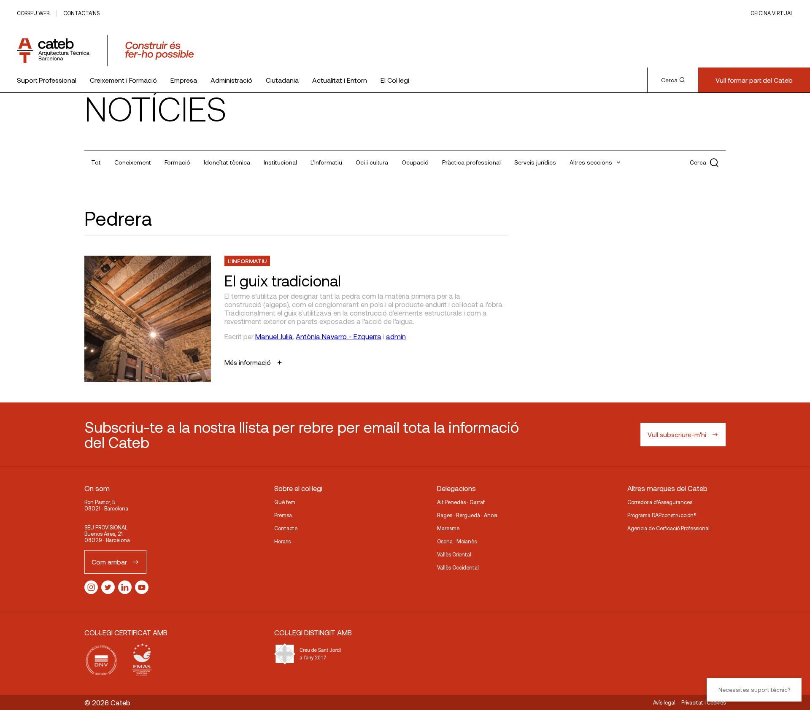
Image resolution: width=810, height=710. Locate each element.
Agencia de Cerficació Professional (668, 528)
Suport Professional (46, 80)
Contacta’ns (81, 13)
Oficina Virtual (772, 13)
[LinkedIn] (125, 587)
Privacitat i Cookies (703, 702)
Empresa (183, 80)
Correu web (33, 13)
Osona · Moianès (457, 541)
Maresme (448, 528)
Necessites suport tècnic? (754, 689)
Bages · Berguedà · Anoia (467, 515)
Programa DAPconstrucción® (662, 515)
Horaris (282, 541)
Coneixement (132, 162)
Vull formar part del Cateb (754, 80)
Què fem (284, 502)
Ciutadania (282, 80)
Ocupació (415, 162)
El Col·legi (395, 80)
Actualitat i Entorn (339, 80)
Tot (96, 162)
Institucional (280, 162)
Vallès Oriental (454, 554)
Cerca (669, 80)
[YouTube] (141, 587)
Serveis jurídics (535, 162)
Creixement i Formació (123, 80)
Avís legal (664, 702)
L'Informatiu (326, 162)
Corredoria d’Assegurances (659, 502)
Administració (231, 80)
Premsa (283, 515)
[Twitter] (108, 587)
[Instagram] (91, 587)
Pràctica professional (471, 162)
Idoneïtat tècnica (227, 162)
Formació (177, 162)
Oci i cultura (372, 162)
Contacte (285, 528)
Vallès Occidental (458, 567)
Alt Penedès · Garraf (461, 502)
